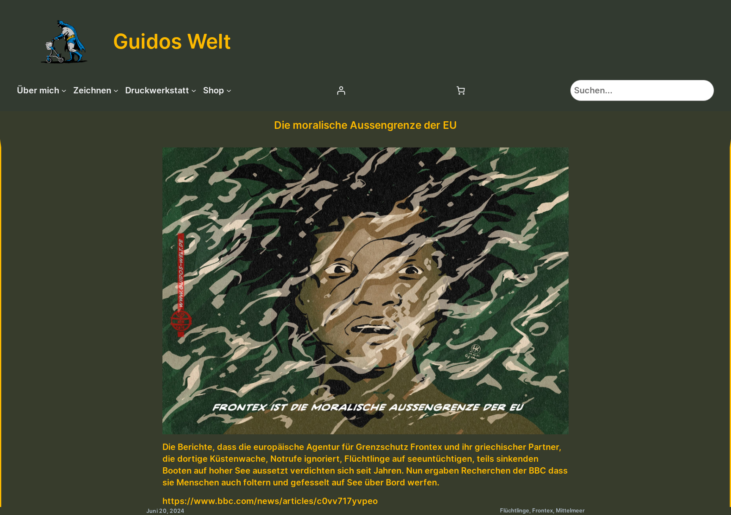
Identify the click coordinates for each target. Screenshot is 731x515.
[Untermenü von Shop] (228, 90)
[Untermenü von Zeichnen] (115, 90)
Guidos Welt (172, 41)
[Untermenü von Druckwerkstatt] (193, 90)
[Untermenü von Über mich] (63, 90)
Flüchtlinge (514, 510)
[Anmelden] (341, 90)
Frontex (542, 510)
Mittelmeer (570, 510)
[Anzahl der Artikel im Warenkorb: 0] (460, 90)
